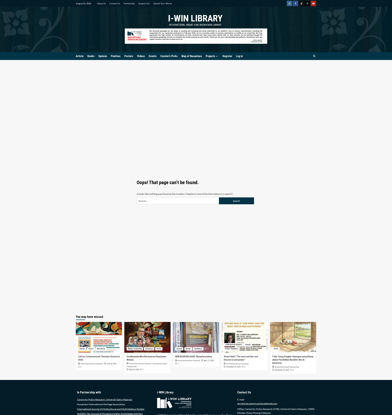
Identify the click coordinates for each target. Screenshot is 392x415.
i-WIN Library (195, 18)
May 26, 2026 (134, 369)
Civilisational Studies (233, 345)
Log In (239, 56)
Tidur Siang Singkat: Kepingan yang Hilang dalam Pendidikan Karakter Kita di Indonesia (292, 359)
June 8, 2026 (111, 364)
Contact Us (114, 3)
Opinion (102, 56)
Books (90, 56)
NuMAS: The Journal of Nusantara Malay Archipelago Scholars (110, 413)
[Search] (314, 56)
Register (227, 56)
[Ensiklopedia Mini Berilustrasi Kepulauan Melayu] (147, 337)
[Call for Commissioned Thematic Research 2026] (99, 337)
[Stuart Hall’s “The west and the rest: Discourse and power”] (244, 337)
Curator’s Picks (169, 56)
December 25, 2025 (233, 367)
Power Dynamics (231, 349)
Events (152, 56)
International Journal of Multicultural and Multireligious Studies (110, 409)
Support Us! (144, 3)
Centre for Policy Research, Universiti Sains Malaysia (104, 399)
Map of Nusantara (191, 56)
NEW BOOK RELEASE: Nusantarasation (193, 356)
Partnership (129, 3)
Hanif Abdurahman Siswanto (92, 364)
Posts (158, 349)
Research (101, 349)
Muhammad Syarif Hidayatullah (287, 367)
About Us (101, 3)
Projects (210, 56)
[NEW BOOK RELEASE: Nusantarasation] (196, 337)
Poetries (116, 56)
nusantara (149, 349)
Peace (91, 349)
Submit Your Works (162, 3)
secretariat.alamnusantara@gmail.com (257, 403)
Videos (141, 56)
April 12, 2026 (209, 360)
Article (80, 56)
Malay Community (135, 349)
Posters (128, 56)
